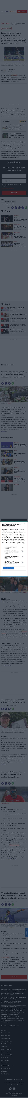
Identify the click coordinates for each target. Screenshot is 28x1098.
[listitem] (14, 548)
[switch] (22, 551)
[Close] (24, 524)
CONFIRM (9, 568)
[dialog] (14, 549)
